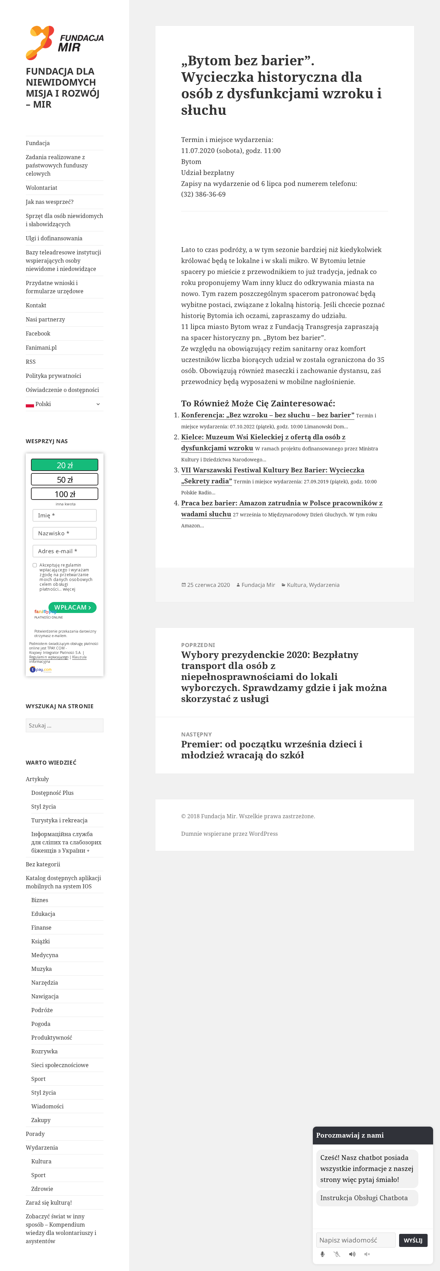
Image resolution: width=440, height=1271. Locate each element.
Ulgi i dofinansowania (54, 238)
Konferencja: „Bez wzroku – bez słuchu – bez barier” (267, 414)
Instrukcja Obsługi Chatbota (364, 1197)
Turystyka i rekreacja (59, 820)
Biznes (39, 900)
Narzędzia (44, 982)
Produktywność (51, 1037)
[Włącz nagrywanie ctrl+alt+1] (322, 1254)
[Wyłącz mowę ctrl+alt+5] (367, 1254)
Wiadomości (47, 1106)
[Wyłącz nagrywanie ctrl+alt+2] (337, 1254)
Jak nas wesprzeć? (50, 202)
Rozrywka (44, 1051)
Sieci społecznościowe (60, 1065)
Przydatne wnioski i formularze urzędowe (55, 287)
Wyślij (413, 1240)
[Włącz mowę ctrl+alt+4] (352, 1254)
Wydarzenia (42, 1147)
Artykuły (37, 779)
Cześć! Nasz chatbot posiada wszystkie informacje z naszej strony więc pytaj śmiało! (367, 1168)
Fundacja (38, 143)
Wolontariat (41, 187)
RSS (31, 361)
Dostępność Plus (52, 793)
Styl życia (43, 806)
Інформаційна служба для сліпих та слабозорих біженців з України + (66, 842)
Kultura (41, 1161)
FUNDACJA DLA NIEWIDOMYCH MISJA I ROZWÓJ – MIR (63, 87)
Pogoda (41, 1024)
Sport (38, 1079)
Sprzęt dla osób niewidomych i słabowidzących (64, 220)
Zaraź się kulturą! (49, 1202)
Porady (35, 1134)
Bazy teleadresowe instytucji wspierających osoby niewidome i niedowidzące (63, 261)
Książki (40, 941)
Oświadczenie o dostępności (62, 390)
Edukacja (43, 914)
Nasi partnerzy (45, 319)
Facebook (38, 333)
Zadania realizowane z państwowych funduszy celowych (57, 165)
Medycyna (44, 955)
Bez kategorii (43, 864)
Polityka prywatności (53, 376)
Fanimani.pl (41, 347)
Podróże (42, 1010)
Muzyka (41, 969)
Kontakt (36, 305)
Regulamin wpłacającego (48, 657)
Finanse (41, 927)
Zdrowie (42, 1189)
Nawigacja (45, 996)
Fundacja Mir (258, 585)
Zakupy (41, 1120)
